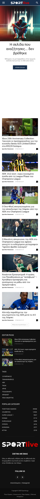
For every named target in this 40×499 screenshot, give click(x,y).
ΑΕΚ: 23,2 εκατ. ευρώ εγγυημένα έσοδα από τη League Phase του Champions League (18, 176)
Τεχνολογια (5, 135)
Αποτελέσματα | (16, 483)
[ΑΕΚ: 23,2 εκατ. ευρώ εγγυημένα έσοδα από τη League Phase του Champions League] (20, 162)
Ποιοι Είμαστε (8, 494)
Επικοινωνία (17, 494)
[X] (23, 477)
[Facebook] (17, 477)
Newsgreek (26, 483)
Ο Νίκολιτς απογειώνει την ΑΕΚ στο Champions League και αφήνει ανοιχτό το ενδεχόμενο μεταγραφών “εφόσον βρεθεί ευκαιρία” (20, 243)
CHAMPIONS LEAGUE (8, 170)
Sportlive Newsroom (8, 149)
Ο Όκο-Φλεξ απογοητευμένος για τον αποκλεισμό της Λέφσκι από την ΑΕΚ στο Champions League (20, 209)
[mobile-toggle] (3, 2)
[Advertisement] (20, 90)
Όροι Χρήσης (25, 494)
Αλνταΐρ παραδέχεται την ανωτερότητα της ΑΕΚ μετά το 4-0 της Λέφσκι (19, 315)
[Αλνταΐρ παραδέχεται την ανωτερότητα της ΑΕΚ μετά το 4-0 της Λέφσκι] (20, 301)
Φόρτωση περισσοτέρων (19, 324)
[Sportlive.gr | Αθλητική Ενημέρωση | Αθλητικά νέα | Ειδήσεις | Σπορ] (20, 444)
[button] (37, 2)
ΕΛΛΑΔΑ (5, 271)
